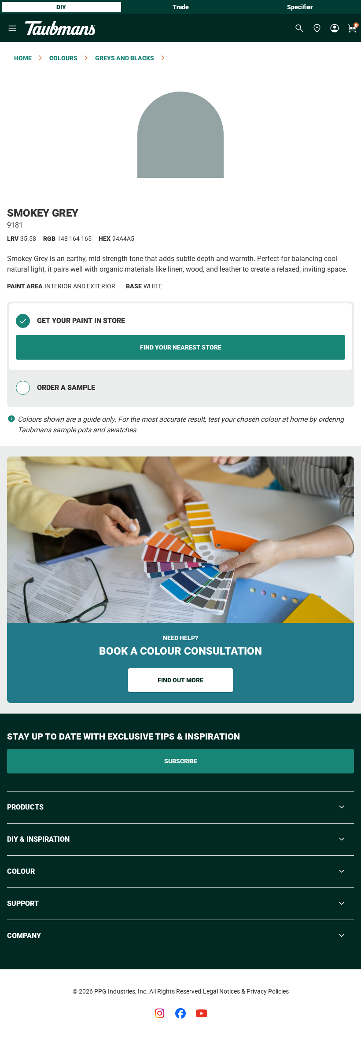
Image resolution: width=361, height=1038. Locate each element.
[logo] (60, 28)
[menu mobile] (12, 28)
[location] (317, 28)
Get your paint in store (81, 321)
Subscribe (180, 761)
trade (181, 7)
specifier (300, 7)
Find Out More (180, 680)
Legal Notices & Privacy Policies (246, 991)
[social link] (159, 1013)
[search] (299, 28)
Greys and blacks (124, 58)
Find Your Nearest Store (180, 347)
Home (23, 58)
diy (61, 7)
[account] (334, 28)
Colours (63, 58)
